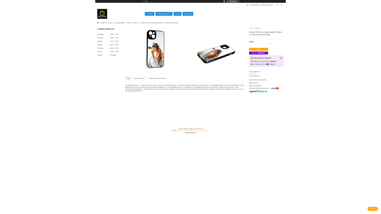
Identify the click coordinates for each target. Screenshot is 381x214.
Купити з (255, 53)
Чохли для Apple (119, 23)
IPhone (128, 23)
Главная (149, 14)
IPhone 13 (135, 23)
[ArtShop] (102, 14)
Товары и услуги (163, 14)
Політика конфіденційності (202, 130)
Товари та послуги (106, 23)
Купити (258, 49)
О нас (177, 14)
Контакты (187, 14)
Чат (374, 209)
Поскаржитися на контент (185, 130)
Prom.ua (200, 129)
